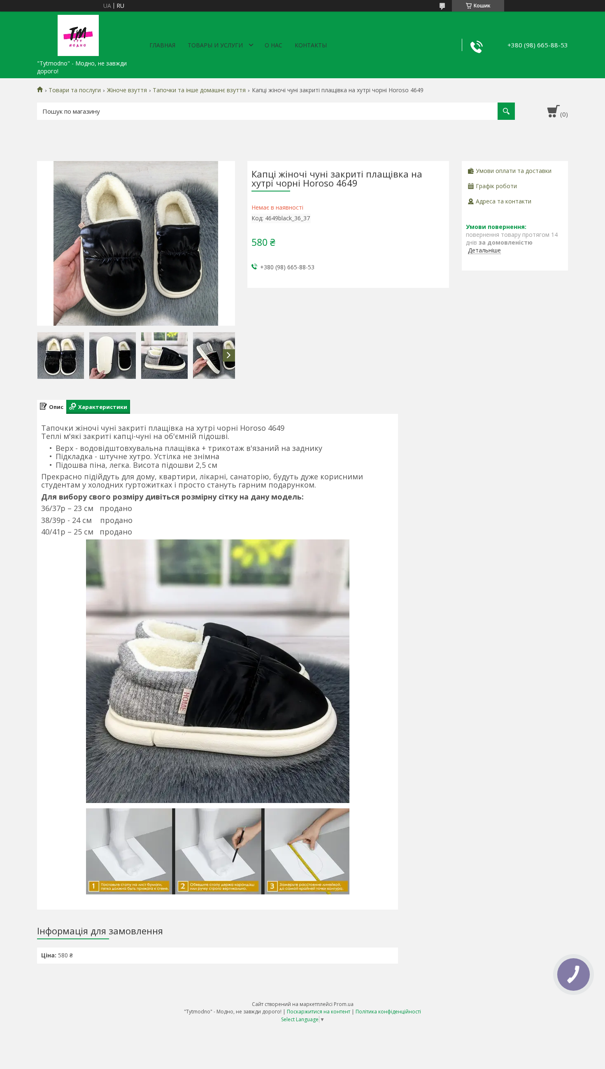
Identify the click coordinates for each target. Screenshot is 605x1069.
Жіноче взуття (127, 90)
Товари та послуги (75, 90)
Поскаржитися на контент (318, 1011)
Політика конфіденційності (388, 1011)
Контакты (311, 45)
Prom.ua (344, 1004)
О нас (273, 45)
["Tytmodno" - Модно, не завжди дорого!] (78, 34)
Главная (162, 45)
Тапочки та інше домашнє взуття (199, 90)
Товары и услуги (215, 45)
